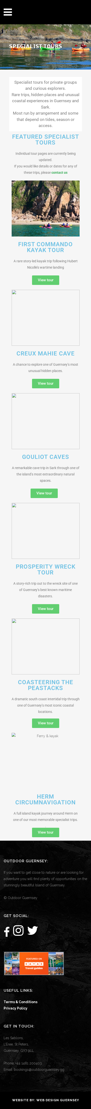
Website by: (24, 1100)
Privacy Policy (15, 1008)
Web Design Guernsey (57, 1100)
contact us (59, 172)
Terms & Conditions (20, 1002)
